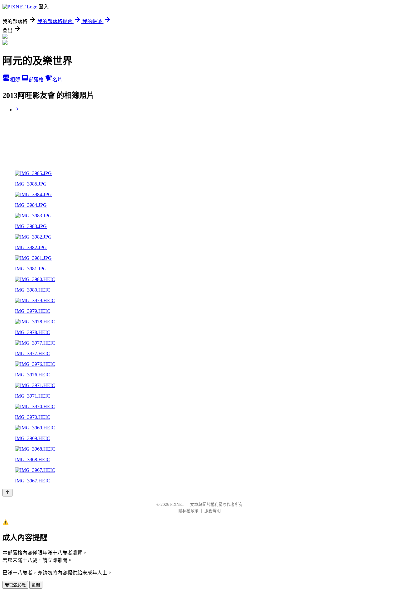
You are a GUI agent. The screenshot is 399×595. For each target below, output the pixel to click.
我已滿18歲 (15, 585)
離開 (36, 585)
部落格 (37, 79)
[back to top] (7, 492)
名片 (57, 79)
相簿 (15, 79)
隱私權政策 (188, 510)
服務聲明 (212, 510)
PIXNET (177, 504)
